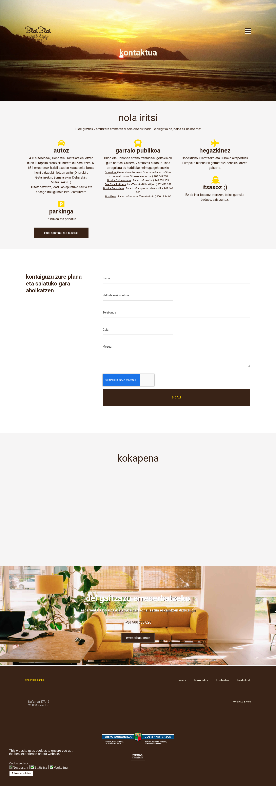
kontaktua (222, 680)
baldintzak (244, 680)
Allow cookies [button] (21, 773)
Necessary (20, 767)
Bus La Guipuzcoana (119, 180)
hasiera (181, 680)
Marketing (61, 767)
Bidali (176, 397)
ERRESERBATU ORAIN (138, 638)
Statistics (40, 767)
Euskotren (111, 172)
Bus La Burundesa (113, 188)
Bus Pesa (110, 196)
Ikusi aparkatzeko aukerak (61, 233)
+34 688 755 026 (138, 622)
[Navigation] (248, 30)
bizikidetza (201, 680)
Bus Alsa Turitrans (115, 184)
